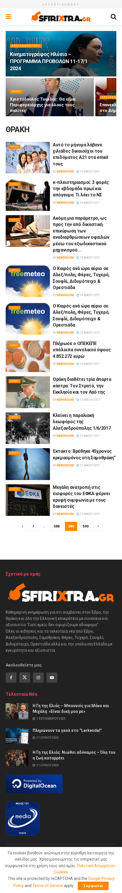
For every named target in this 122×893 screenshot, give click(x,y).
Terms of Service (47, 885)
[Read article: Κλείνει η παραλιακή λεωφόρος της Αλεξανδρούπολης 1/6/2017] (28, 428)
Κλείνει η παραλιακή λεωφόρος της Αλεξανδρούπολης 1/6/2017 (82, 422)
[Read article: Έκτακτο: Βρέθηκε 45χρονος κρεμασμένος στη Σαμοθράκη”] (28, 464)
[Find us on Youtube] (52, 677)
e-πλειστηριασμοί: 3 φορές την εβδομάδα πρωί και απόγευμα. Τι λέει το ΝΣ (81, 189)
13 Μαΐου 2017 (89, 363)
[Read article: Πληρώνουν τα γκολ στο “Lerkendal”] (17, 736)
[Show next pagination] (98, 526)
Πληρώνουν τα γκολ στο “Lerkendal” (67, 730)
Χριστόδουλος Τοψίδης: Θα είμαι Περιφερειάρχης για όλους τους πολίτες (43, 105)
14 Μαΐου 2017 (89, 171)
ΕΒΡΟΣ (16, 91)
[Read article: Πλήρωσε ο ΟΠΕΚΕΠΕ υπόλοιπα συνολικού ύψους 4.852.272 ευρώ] (28, 356)
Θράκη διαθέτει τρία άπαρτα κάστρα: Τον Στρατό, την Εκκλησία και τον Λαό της (82, 386)
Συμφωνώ (93, 886)
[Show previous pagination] (22, 526)
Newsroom (65, 171)
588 (57, 526)
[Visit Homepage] (61, 16)
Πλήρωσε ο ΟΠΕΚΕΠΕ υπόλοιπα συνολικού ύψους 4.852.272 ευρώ (82, 350)
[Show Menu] (8, 16)
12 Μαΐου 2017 (89, 465)
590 (86, 526)
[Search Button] (113, 16)
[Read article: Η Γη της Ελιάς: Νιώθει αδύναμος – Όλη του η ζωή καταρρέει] (17, 758)
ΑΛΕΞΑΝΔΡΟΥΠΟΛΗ (26, 45)
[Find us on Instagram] (38, 677)
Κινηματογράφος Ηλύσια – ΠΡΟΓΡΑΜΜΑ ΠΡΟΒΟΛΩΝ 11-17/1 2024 (49, 61)
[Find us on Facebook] (11, 677)
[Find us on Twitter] (24, 677)
